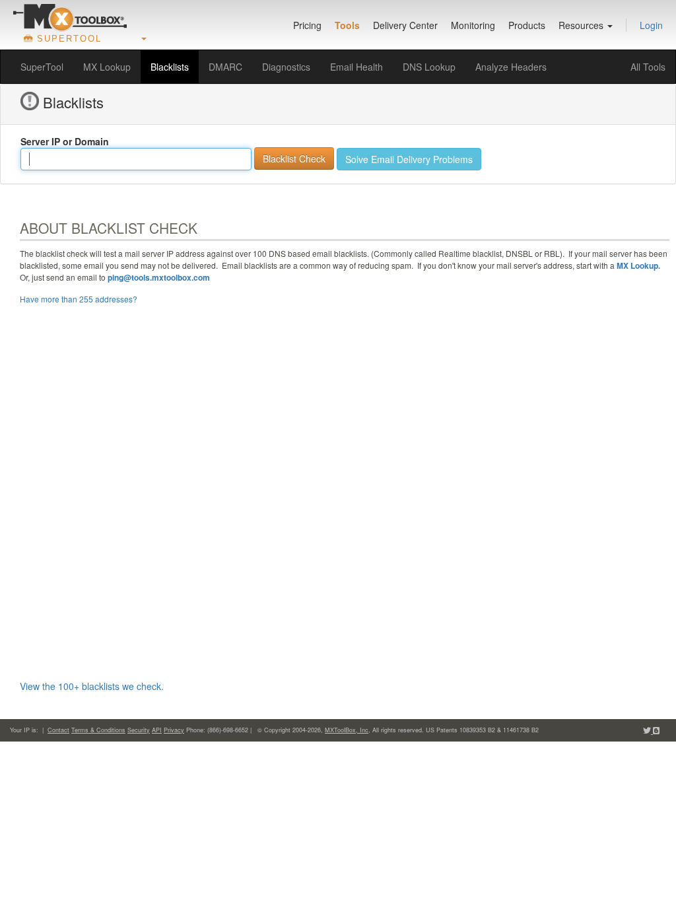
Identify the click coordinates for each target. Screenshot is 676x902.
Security (138, 730)
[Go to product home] (70, 17)
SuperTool (41, 66)
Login (651, 25)
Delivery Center (405, 25)
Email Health (356, 66)
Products (526, 25)
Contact (58, 730)
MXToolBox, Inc (346, 730)
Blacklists (170, 66)
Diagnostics (286, 66)
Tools (347, 25)
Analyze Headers (511, 66)
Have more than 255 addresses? (78, 298)
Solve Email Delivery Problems (409, 159)
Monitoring (473, 25)
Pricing (307, 25)
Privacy (174, 730)
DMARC (225, 66)
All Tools (647, 66)
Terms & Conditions (98, 730)
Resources (582, 25)
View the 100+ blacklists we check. (92, 686)
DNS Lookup (429, 66)
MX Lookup (107, 66)
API (157, 730)
